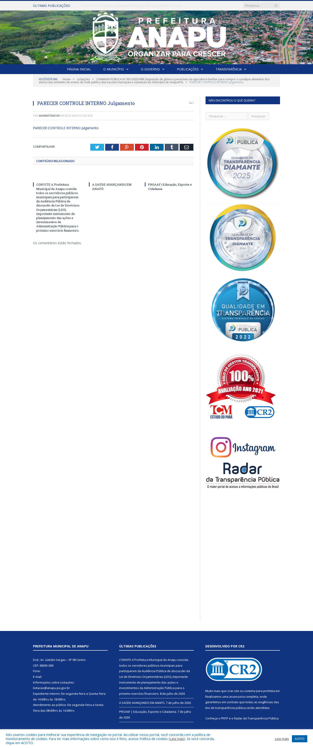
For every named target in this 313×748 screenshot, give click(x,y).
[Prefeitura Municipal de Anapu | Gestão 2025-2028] (156, 36)
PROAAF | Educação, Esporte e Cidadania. (148, 712)
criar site (233, 691)
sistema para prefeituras (261, 691)
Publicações (188, 69)
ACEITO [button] (300, 739)
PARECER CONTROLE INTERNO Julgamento (66, 128)
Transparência (229, 69)
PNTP (224, 718)
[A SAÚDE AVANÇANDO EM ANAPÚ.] (113, 176)
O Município (113, 69)
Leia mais (177, 738)
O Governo (150, 69)
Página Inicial (79, 69)
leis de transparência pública (225, 708)
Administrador (49, 115)
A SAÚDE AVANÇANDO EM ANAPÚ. (108, 6)
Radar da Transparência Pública (256, 718)
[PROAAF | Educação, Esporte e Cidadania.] (169, 176)
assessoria (237, 697)
